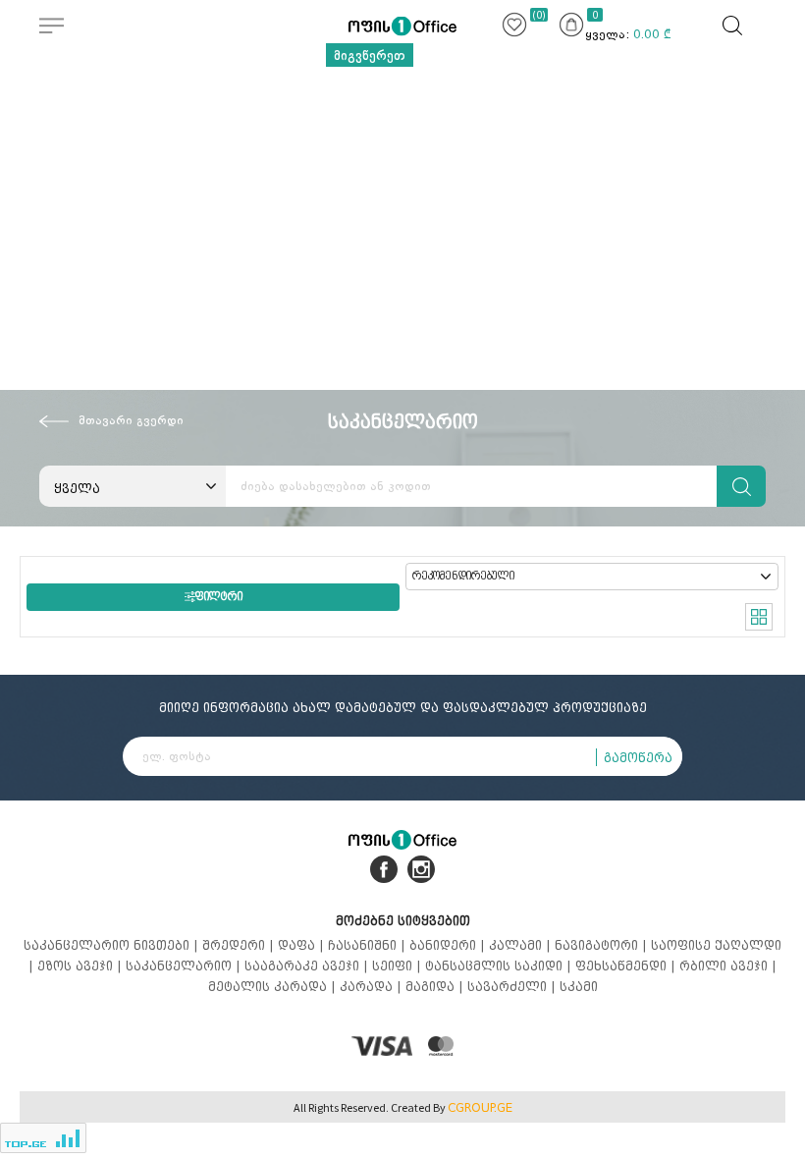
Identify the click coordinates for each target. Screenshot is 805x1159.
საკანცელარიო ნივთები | (113, 945)
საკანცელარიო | (185, 966)
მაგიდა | (436, 986)
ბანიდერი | (449, 945)
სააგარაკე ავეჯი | (308, 966)
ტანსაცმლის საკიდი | (500, 966)
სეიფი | (398, 966)
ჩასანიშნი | (368, 945)
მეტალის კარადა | (274, 986)
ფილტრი (218, 596)
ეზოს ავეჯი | (81, 966)
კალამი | (522, 945)
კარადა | (372, 986)
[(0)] (514, 27)
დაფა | (303, 945)
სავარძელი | (513, 986)
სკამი (579, 986)
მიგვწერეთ (369, 55)
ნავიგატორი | (603, 945)
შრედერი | (240, 945)
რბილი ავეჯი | (728, 966)
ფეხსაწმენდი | (627, 966)
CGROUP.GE (480, 1108)
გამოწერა (638, 757)
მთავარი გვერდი (131, 420)
